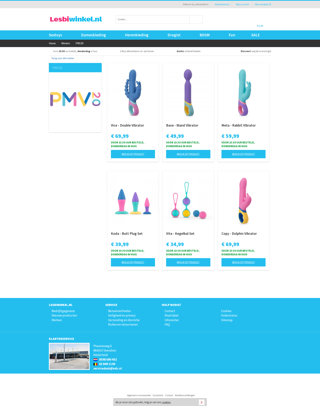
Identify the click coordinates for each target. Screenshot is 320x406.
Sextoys (55, 34)
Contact (170, 311)
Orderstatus (229, 315)
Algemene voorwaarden (139, 395)
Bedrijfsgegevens (63, 311)
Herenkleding (137, 34)
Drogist (174, 34)
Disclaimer (158, 395)
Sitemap (227, 320)
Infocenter (172, 320)
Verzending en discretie (124, 320)
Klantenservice (222, 4)
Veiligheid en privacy (122, 315)
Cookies (226, 311)
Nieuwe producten (64, 315)
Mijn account (242, 4)
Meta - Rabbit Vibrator (238, 125)
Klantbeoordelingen (185, 395)
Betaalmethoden (119, 311)
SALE (255, 34)
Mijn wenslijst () (262, 4)
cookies (166, 402)
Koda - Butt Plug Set (127, 233)
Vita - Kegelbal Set (180, 233)
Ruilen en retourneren (123, 324)
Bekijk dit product (133, 154)
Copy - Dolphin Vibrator (239, 233)
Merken (57, 320)
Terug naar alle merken (62, 58)
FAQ (167, 324)
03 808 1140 (107, 364)
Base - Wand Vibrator (182, 125)
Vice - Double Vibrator (127, 125)
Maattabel (172, 315)
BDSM (205, 34)
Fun (232, 34)
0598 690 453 (108, 359)
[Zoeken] (196, 19)
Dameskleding (93, 34)
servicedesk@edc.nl (107, 368)
